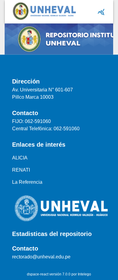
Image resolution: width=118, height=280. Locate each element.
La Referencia (27, 182)
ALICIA (20, 157)
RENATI (21, 169)
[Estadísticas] (101, 12)
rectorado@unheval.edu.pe (41, 256)
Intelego (84, 274)
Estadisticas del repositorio (52, 233)
